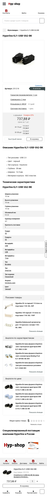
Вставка (8, 264)
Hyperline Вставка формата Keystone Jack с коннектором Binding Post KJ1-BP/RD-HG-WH (28, 356)
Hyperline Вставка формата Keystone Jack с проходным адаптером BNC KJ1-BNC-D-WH (28, 346)
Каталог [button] (6, 463)
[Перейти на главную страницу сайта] (19, 3)
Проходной (9, 277)
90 (6, 233)
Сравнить (6, 493)
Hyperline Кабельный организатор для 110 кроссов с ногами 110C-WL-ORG (27, 324)
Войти (24, 13)
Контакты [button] (6, 13)
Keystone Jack (10, 283)
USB (6, 246)
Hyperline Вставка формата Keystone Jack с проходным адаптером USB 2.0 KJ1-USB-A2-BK (28, 406)
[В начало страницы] (42, 491)
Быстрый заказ (15, 139)
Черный (8, 289)
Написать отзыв (35, 424)
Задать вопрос (46, 248)
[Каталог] (4, 4)
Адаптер (8, 270)
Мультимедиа (13, 30)
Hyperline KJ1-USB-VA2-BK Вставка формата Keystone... (26, 476)
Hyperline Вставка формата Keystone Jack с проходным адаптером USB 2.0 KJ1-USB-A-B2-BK (28, 387)
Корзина (41, 13)
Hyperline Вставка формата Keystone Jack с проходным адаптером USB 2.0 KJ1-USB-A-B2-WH (28, 396)
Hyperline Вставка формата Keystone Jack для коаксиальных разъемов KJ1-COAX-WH (28, 365)
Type (6, 258)
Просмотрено (32, 493)
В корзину (34, 139)
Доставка (23, 463)
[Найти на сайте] (42, 20)
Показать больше (36, 331)
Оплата (14, 463)
